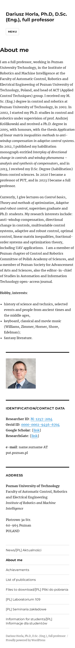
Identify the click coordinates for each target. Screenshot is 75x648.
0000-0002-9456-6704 (40, 425)
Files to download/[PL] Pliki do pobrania (37, 589)
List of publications (21, 580)
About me (14, 560)
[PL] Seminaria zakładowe (26, 609)
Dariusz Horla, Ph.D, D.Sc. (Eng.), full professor (36, 17)
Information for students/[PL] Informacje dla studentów (29, 621)
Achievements (17, 570)
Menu (12, 31)
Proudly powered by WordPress (25, 640)
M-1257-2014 (41, 419)
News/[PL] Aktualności (23, 550)
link (36, 430)
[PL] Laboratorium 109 (23, 599)
